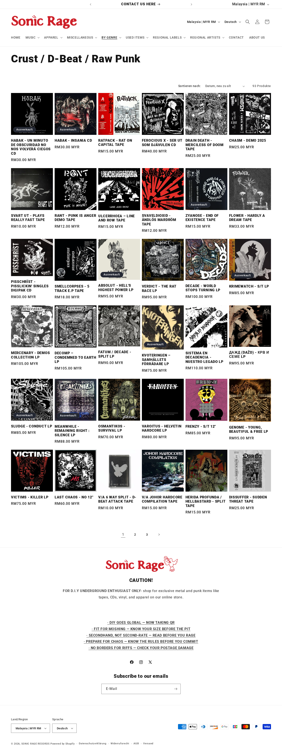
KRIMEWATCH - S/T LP (249, 286)
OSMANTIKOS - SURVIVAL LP (111, 428)
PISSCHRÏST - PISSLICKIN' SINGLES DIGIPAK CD (30, 286)
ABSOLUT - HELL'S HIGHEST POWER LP (116, 288)
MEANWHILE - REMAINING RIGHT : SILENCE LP (72, 431)
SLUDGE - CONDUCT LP (31, 426)
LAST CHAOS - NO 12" (74, 497)
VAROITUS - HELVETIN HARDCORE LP (162, 428)
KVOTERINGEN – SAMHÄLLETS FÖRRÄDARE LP (156, 359)
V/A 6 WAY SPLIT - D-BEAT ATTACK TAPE (117, 499)
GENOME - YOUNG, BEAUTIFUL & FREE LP (248, 429)
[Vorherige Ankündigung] (90, 4)
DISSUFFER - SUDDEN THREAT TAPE (248, 499)
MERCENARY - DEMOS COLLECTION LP (30, 355)
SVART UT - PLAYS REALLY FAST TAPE (28, 218)
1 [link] (123, 534)
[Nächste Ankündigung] (191, 4)
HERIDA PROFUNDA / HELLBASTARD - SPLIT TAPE (206, 501)
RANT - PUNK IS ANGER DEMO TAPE (75, 218)
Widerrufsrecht (120, 743)
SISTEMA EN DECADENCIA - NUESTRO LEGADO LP (204, 357)
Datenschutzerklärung (92, 743)
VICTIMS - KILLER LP (29, 497)
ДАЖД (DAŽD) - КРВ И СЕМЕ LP (249, 355)
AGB (136, 743)
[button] (32, 37)
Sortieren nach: (189, 86)
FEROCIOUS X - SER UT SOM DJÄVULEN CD (162, 143)
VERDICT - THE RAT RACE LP (159, 288)
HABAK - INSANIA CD (73, 141)
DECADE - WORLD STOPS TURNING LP (203, 288)
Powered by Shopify (62, 743)
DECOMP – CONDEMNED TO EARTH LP (75, 357)
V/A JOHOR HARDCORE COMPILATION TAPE (162, 499)
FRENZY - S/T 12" (201, 427)
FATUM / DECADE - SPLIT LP (114, 354)
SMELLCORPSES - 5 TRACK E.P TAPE (72, 288)
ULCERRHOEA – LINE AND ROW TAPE (116, 218)
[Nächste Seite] (159, 534)
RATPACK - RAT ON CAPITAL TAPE (115, 143)
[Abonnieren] (175, 689)
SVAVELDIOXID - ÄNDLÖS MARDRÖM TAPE (159, 220)
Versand (148, 743)
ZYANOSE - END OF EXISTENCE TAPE (202, 218)
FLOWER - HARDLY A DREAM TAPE (247, 218)
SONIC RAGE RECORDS (35, 743)
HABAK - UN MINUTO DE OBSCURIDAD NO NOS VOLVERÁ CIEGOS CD (31, 147)
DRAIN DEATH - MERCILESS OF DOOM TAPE (205, 145)
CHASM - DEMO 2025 (247, 141)
